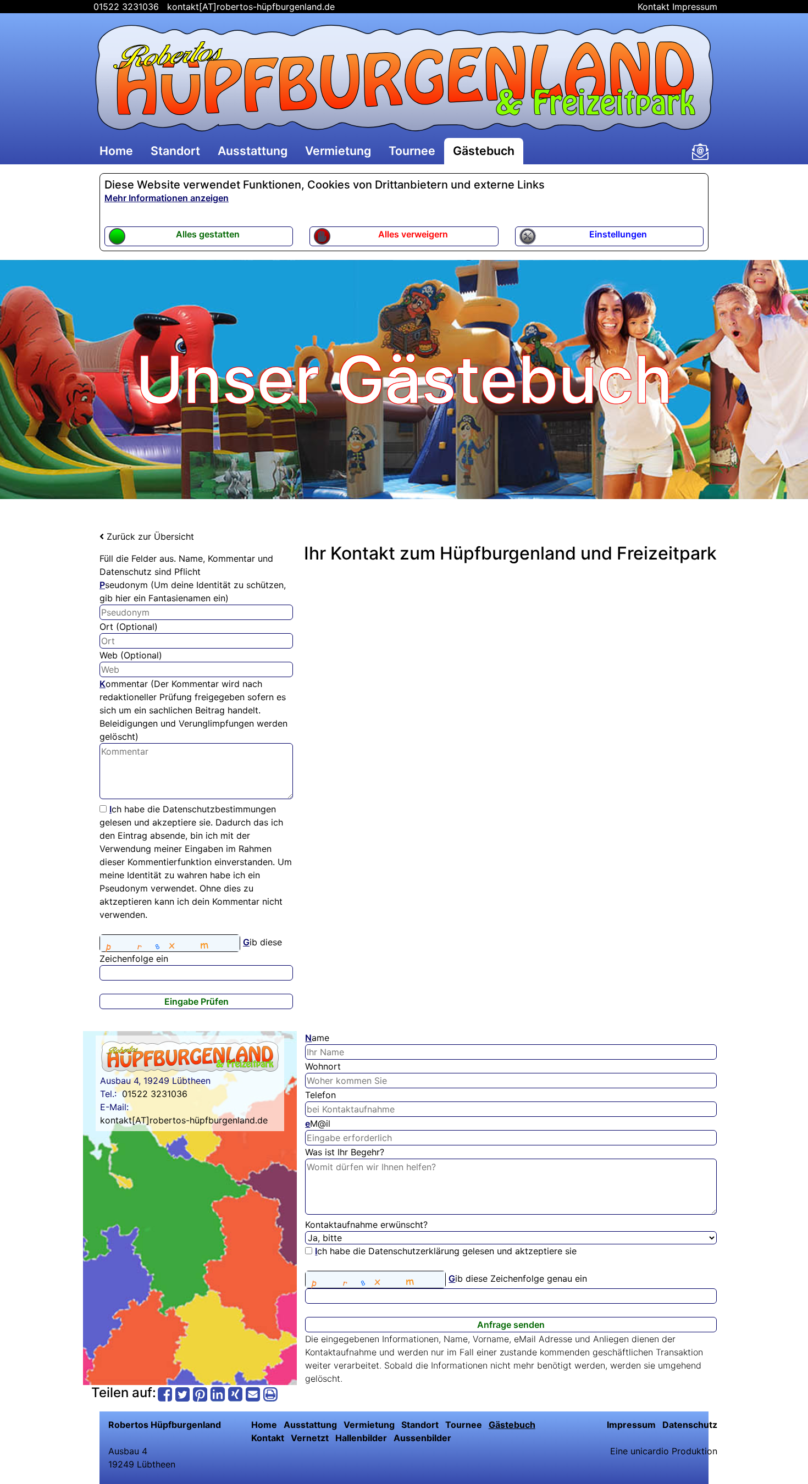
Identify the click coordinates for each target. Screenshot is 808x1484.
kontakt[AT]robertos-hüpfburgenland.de (251, 6)
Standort (175, 150)
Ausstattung (252, 150)
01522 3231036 (125, 6)
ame (317, 1037)
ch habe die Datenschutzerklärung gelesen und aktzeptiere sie (446, 1250)
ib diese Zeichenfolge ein (190, 950)
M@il (317, 1123)
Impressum (694, 6)
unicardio (649, 1451)
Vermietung (338, 150)
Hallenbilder (361, 1437)
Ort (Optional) (128, 626)
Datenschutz (689, 1424)
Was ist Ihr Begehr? (344, 1152)
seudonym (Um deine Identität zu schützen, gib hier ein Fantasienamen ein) (192, 591)
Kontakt (653, 6)
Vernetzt (310, 1437)
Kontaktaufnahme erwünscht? (366, 1224)
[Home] (404, 78)
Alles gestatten (208, 234)
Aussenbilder (422, 1437)
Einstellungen (618, 234)
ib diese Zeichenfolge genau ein (518, 1278)
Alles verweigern (413, 234)
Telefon (320, 1094)
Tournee (412, 150)
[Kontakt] (700, 151)
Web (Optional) (130, 655)
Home (116, 150)
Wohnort (323, 1066)
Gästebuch (483, 150)
